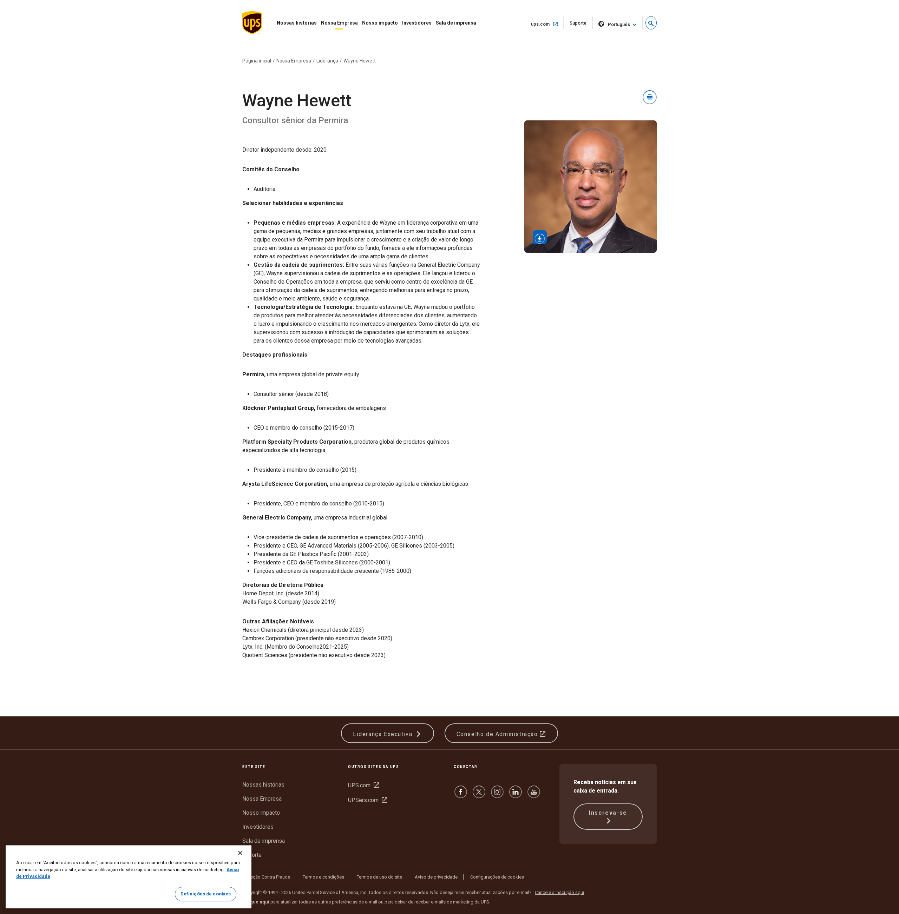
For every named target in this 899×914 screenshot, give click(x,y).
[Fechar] (240, 853)
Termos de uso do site (379, 877)
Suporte (581, 24)
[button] (651, 22)
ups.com (547, 24)
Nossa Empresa (339, 23)
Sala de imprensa (456, 23)
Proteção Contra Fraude (266, 877)
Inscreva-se (608, 812)
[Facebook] (461, 795)
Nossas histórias (297, 23)
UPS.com (363, 785)
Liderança (327, 61)
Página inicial (256, 61)
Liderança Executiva (383, 734)
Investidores (417, 23)
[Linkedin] (515, 795)
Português (619, 24)
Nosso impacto (380, 23)
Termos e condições (323, 877)
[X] (479, 795)
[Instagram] (497, 795)
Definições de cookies (206, 893)
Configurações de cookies (497, 877)
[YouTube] (534, 795)
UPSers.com (367, 800)
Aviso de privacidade (436, 877)
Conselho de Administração (498, 734)
